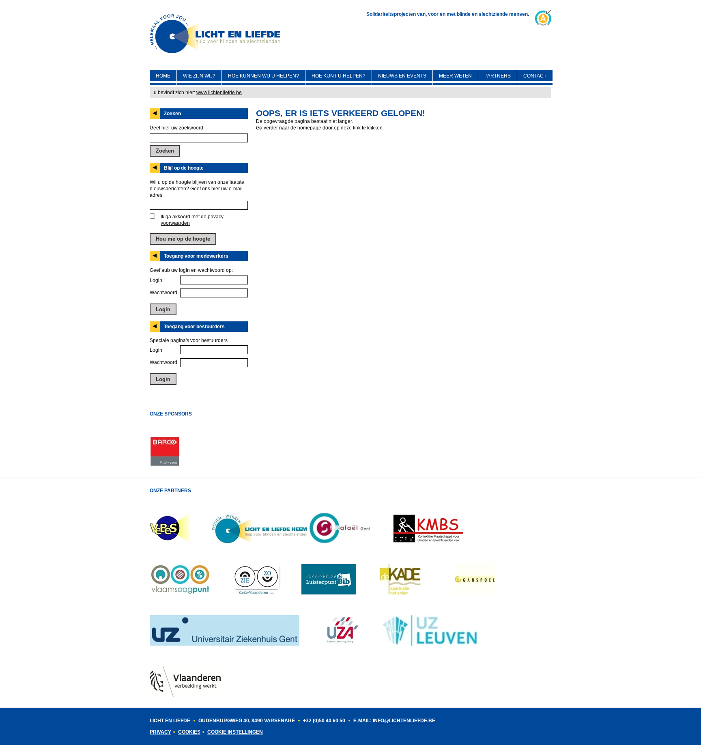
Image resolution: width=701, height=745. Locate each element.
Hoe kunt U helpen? (339, 76)
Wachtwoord (163, 292)
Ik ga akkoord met (192, 220)
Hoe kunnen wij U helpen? (263, 76)
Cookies (189, 732)
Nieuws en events (402, 76)
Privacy (160, 732)
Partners (497, 76)
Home (163, 76)
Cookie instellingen (235, 732)
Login (156, 280)
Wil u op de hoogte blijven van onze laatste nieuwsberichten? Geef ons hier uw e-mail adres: (197, 188)
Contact (534, 76)
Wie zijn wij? (199, 76)
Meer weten (455, 76)
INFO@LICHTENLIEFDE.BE (404, 720)
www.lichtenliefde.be (219, 92)
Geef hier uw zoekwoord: (177, 128)
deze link (351, 128)
